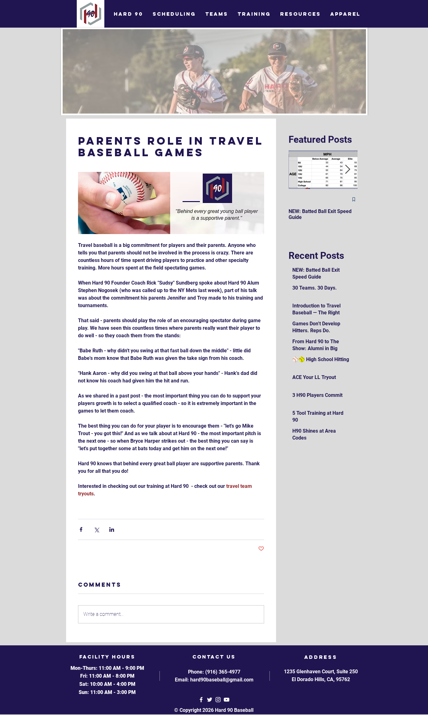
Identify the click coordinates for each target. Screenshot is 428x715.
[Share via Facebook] (81, 529)
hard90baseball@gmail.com (221, 680)
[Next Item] (347, 169)
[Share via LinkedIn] (112, 529)
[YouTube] (226, 699)
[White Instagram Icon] (218, 699)
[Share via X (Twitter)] (96, 529)
